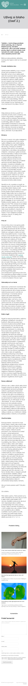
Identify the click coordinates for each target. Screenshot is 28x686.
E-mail (3, 641)
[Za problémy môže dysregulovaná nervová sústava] (14, 591)
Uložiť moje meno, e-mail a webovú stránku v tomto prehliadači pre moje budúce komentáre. (12, 654)
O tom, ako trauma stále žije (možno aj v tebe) (13, 550)
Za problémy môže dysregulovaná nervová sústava (12, 602)
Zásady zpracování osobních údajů (15, 658)
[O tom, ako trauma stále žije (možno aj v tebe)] (14, 540)
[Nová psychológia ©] (10, 4)
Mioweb (25, 683)
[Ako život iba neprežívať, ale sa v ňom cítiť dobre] (14, 565)
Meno (2, 636)
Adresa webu (4, 646)
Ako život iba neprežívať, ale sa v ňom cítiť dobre (12, 575)
